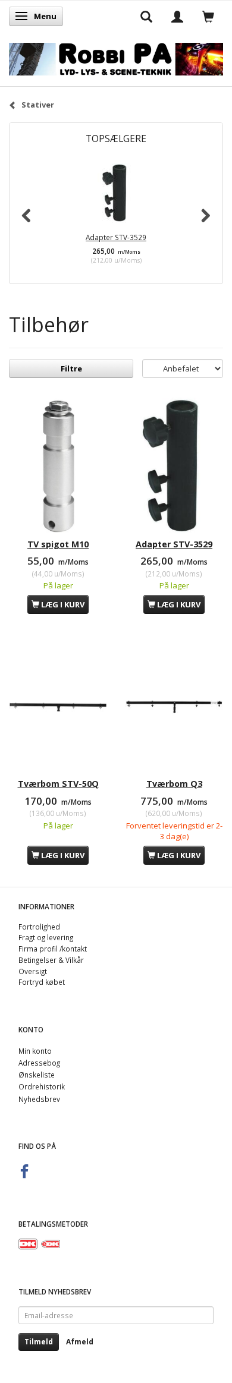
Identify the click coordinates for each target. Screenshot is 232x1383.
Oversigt (32, 971)
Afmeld (79, 1342)
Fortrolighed (39, 926)
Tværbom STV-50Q (58, 783)
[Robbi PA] (116, 56)
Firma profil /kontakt (52, 948)
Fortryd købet (41, 982)
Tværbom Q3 (174, 783)
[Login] (177, 16)
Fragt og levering (45, 937)
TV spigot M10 (58, 544)
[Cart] (208, 16)
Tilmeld (38, 1342)
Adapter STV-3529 (116, 237)
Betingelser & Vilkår (51, 960)
